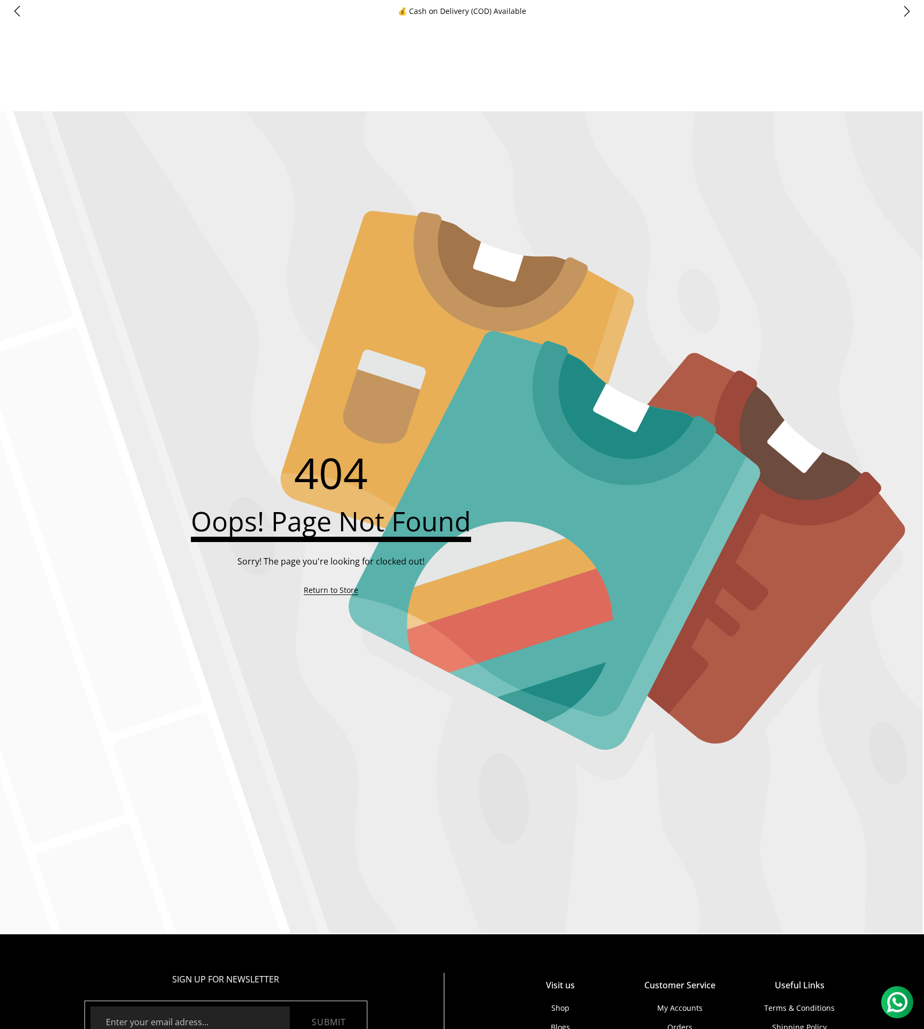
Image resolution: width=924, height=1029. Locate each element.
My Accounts (680, 1008)
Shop (560, 1008)
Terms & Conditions (799, 1008)
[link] (331, 590)
